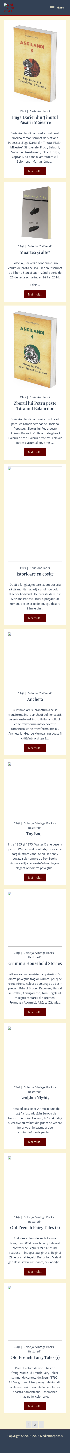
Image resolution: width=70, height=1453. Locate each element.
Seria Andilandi (40, 111)
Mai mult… (35, 171)
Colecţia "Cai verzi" (40, 246)
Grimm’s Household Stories (35, 963)
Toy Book (35, 833)
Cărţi (23, 111)
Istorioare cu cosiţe (35, 573)
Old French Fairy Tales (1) (35, 1357)
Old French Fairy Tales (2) (35, 1227)
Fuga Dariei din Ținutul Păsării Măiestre (35, 119)
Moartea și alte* (35, 252)
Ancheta (35, 699)
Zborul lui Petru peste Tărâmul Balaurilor (35, 405)
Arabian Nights (35, 1097)
